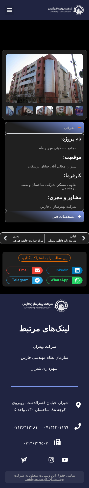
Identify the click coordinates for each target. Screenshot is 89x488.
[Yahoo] (24, 460)
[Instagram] (51, 460)
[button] (9, 10)
